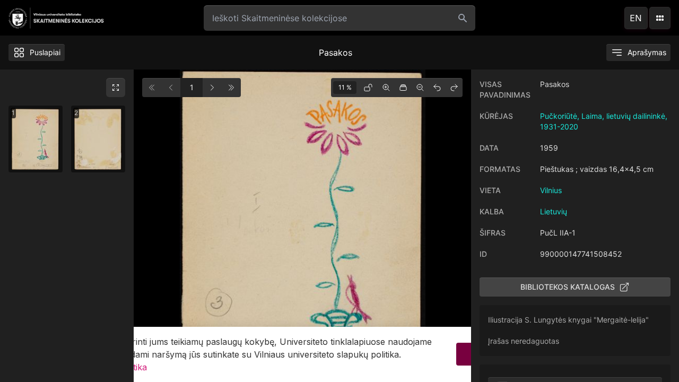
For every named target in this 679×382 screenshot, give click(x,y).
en (636, 18)
